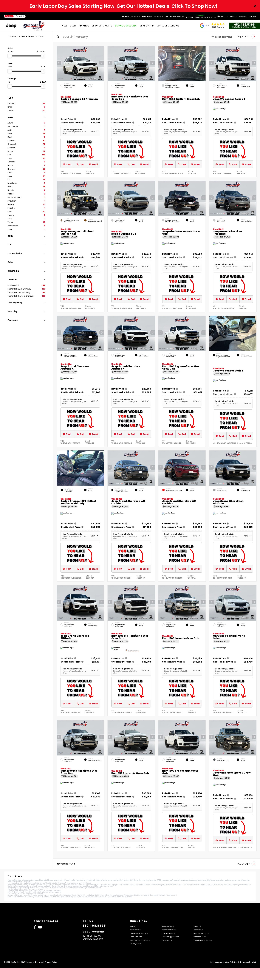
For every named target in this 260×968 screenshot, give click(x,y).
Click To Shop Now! (195, 6)
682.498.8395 (130, 16)
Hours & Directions (244, 27)
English (9, 16)
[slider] (10, 56)
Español (20, 16)
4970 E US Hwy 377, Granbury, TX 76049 (237, 16)
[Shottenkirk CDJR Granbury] (33, 25)
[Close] (255, 6)
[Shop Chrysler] (12, 26)
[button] (101, 62)
